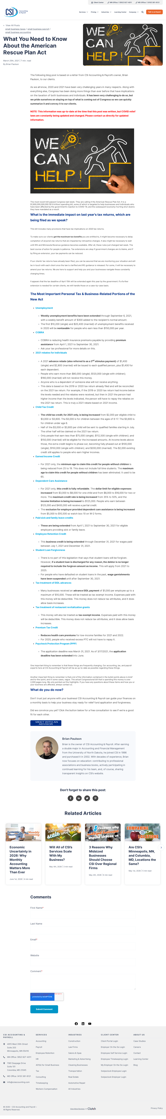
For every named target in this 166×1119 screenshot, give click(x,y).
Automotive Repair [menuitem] (76, 1083)
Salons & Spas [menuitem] (74, 1053)
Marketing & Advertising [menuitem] (79, 1059)
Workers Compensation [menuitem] (46, 1089)
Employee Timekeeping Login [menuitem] (114, 1059)
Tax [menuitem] (37, 1071)
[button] (161, 847)
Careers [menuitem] (137, 1047)
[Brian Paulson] (47, 748)
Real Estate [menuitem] (73, 1077)
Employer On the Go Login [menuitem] (113, 1047)
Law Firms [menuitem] (73, 1047)
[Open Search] (142, 12)
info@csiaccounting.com (18, 1082)
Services (82, 12)
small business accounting (18, 32)
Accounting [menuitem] (41, 1041)
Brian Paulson (12, 64)
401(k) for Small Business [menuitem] (47, 1065)
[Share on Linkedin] (79, 798)
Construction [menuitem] (74, 1041)
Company (132, 12)
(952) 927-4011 (24, 1057)
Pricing (93, 12)
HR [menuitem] (37, 1059)
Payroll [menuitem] (39, 1047)
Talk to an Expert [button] (154, 12)
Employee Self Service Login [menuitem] (114, 1053)
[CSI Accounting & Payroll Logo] (22, 12)
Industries (105, 12)
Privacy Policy (157, 1108)
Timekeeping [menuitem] (42, 1083)
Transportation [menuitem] (75, 1071)
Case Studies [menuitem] (139, 1041)
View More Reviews (77, 1109)
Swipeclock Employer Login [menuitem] (113, 1077)
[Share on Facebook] (70, 798)
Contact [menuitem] (137, 1053)
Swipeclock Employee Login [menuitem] (114, 1071)
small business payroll (38, 29)
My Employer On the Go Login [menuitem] (114, 1065)
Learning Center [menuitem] (140, 1059)
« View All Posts (11, 25)
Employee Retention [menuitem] (45, 1053)
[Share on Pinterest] (95, 798)
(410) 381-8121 (24, 1076)
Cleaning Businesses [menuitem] (78, 1065)
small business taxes (15, 29)
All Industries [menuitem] (74, 1089)
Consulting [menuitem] (41, 1077)
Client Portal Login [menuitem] (109, 1041)
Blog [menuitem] (135, 1065)
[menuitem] (97, 2)
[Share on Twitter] (87, 798)
